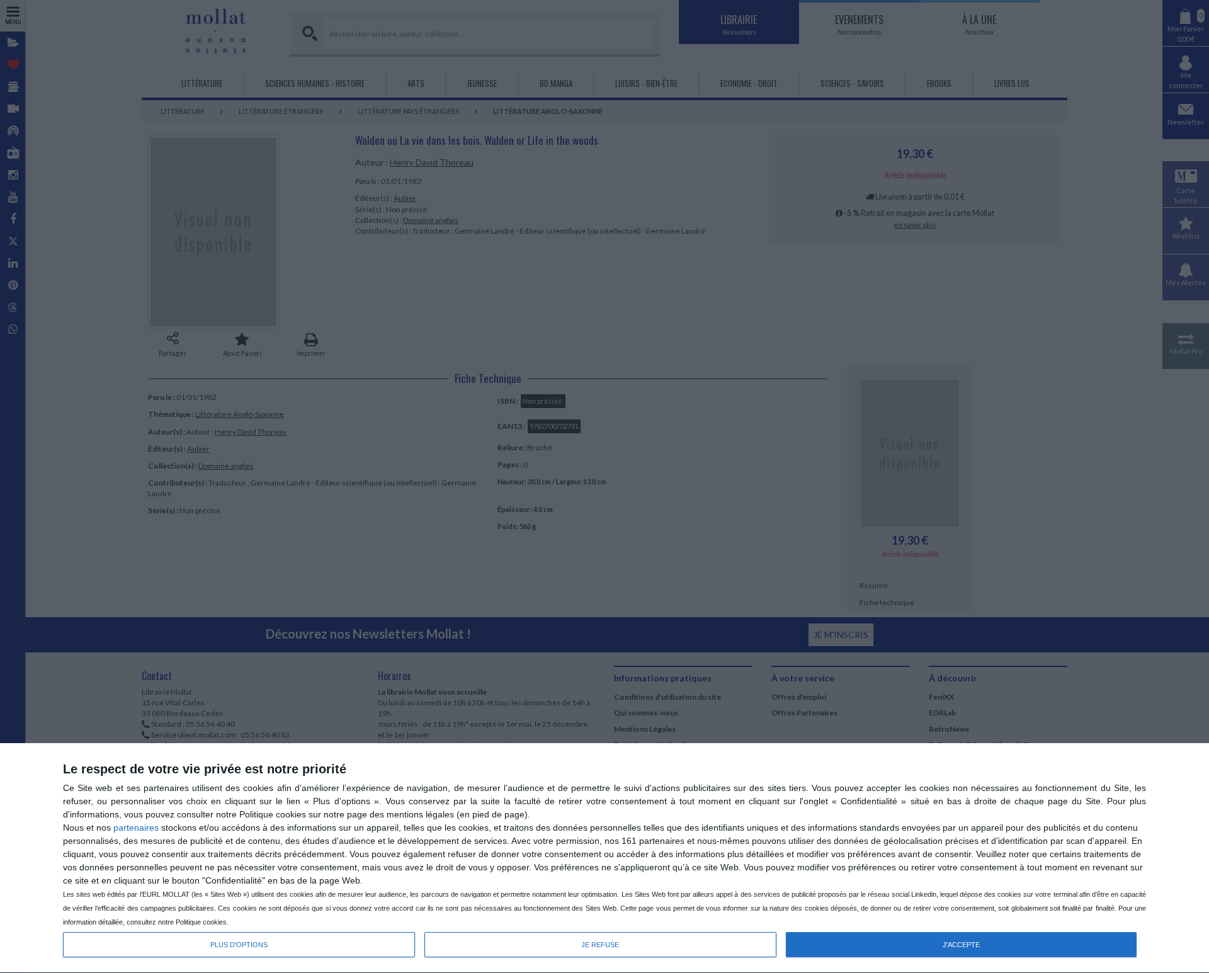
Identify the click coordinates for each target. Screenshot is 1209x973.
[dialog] (604, 858)
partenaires (136, 827)
